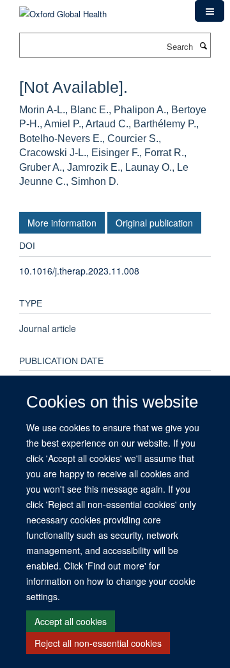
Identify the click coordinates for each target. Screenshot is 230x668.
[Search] (203, 45)
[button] (209, 11)
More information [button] (61, 222)
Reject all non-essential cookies (98, 643)
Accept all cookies (70, 621)
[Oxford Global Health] (63, 9)
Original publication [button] (154, 222)
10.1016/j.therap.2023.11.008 (79, 270)
